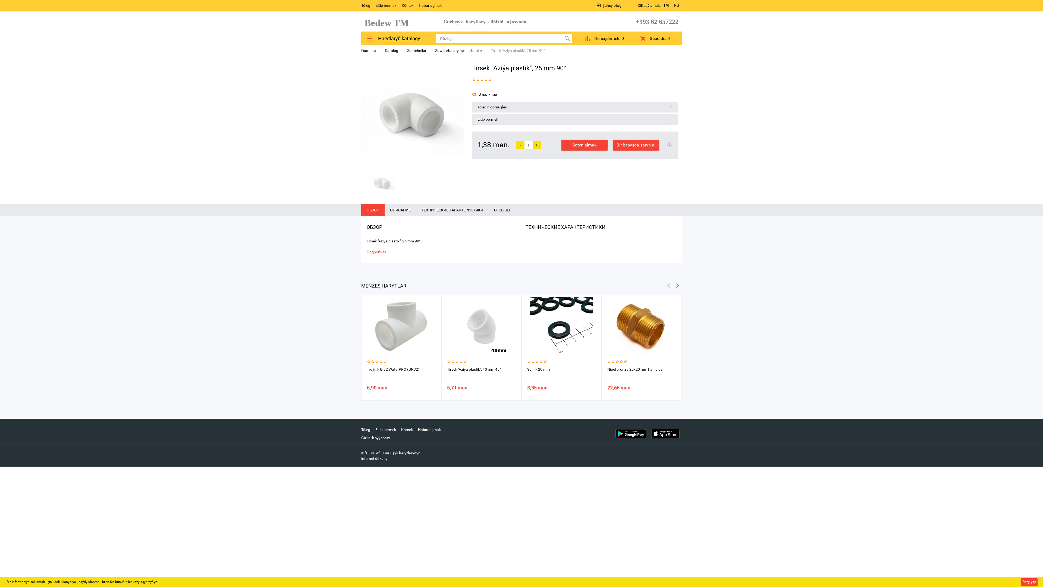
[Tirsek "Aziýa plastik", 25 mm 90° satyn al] (412, 114)
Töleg (365, 5)
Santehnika (416, 50)
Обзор (373, 210)
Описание (400, 210)
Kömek (407, 5)
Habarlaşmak (430, 5)
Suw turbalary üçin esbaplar (458, 50)
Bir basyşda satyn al (636, 145)
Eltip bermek (386, 5)
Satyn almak (584, 145)
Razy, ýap (1029, 582)
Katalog (391, 50)
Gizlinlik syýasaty (375, 438)
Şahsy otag (611, 5)
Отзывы (502, 210)
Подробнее (376, 252)
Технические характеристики (452, 210)
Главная (368, 50)
